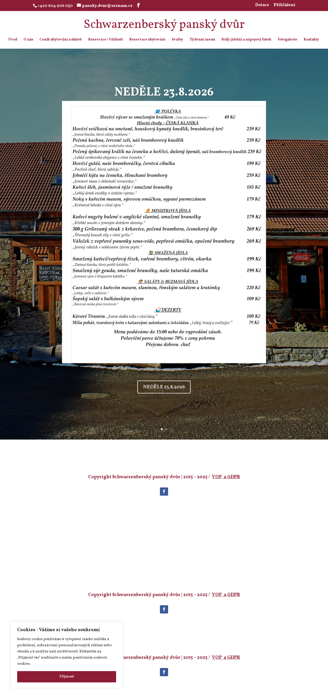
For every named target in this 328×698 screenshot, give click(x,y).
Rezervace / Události (105, 40)
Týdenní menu (202, 40)
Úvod (12, 40)
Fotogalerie (287, 40)
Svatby (177, 40)
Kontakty (311, 40)
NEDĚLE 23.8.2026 (164, 387)
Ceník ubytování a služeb (60, 40)
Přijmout (66, 676)
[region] (66, 655)
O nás (28, 40)
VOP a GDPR (226, 477)
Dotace (262, 5)
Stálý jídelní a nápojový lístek (246, 40)
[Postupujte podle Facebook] (164, 491)
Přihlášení (284, 5)
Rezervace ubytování (147, 40)
